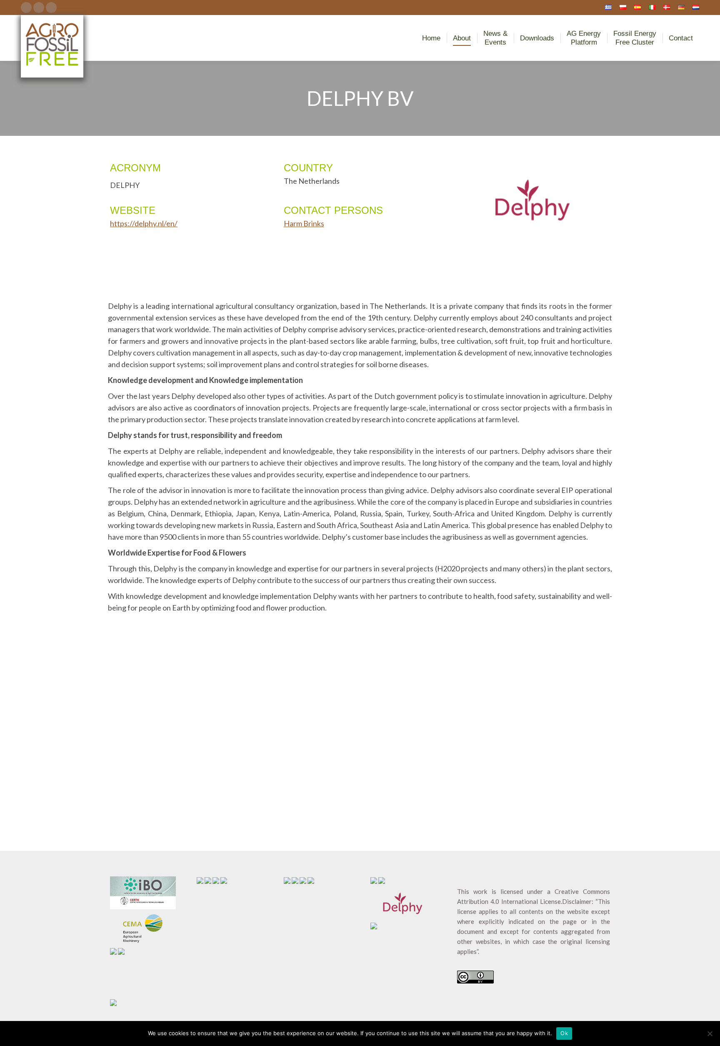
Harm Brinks (304, 223)
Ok (564, 1033)
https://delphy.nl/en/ (144, 223)
